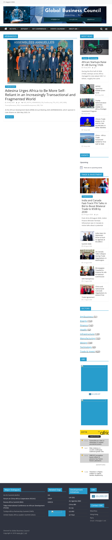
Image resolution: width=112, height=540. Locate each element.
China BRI (72, 504)
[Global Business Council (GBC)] (5, 29)
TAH (41, 105)
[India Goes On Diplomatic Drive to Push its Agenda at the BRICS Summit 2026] (87, 232)
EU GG (71, 508)
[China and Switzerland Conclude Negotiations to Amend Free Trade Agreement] (87, 286)
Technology (93, 58)
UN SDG (72, 497)
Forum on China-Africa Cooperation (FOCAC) (19, 499)
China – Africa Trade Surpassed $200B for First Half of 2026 (100, 139)
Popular (85, 58)
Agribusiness (86, 316)
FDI (42, 102)
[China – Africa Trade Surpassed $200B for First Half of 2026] (87, 134)
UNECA (50, 502)
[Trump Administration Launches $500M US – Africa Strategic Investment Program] (87, 100)
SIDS (18, 105)
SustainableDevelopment (28, 105)
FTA (54, 102)
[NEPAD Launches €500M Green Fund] (87, 85)
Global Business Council (20, 531)
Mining (83, 342)
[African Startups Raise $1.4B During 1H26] (94, 41)
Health (83, 329)
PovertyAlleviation (10, 105)
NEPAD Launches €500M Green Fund (100, 89)
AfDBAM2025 (36, 102)
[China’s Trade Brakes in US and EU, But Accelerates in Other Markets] (87, 118)
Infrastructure (87, 334)
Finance (84, 325)
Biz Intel (13, 29)
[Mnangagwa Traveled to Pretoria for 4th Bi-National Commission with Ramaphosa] (87, 267)
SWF (38, 105)
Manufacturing (87, 338)
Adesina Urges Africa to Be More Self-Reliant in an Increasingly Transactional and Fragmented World (40, 94)
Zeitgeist (24, 29)
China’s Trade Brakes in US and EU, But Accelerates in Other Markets (100, 123)
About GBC (73, 29)
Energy (83, 320)
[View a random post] (106, 29)
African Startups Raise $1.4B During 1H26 (94, 63)
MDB (64, 102)
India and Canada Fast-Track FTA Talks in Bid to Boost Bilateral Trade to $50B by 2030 (94, 206)
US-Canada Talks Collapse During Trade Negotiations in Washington (101, 256)
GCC (57, 102)
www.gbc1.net (22, 533)
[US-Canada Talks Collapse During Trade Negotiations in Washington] (87, 251)
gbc (19, 102)
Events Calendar (58, 29)
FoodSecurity (48, 102)
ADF (24, 102)
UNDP (50, 499)
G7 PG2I (72, 515)
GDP (61, 102)
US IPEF (71, 511)
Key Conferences (39, 29)
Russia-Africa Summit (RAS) (13, 502)
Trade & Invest (10, 87)
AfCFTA (29, 102)
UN (49, 495)
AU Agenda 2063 (75, 501)
